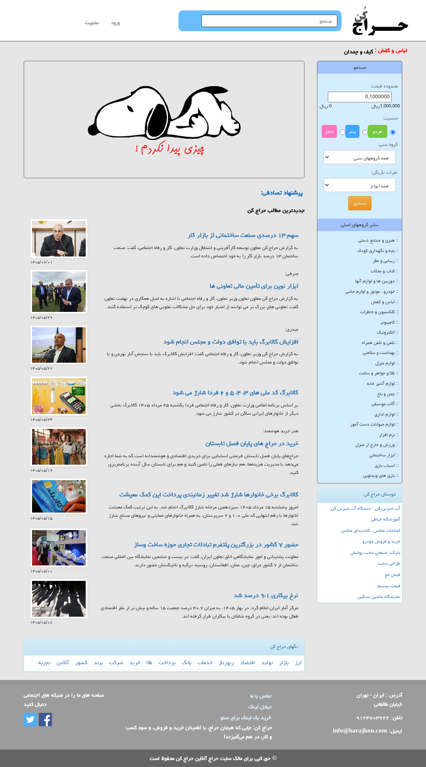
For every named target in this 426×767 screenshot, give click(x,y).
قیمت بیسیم (389, 585)
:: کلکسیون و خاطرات (379, 311)
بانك (186, 662)
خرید (134, 662)
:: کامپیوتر (389, 322)
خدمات (205, 662)
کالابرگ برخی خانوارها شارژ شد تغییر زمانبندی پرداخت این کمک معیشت (208, 494)
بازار (284, 662)
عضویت (92, 22)
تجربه (44, 662)
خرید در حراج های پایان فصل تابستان (252, 443)
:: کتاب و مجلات (385, 270)
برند (98, 662)
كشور (81, 662)
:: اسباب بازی (387, 465)
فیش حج (392, 574)
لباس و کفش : (391, 51)
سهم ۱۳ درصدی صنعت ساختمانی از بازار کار (243, 235)
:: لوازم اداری (386, 414)
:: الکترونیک (388, 332)
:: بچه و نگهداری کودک (378, 250)
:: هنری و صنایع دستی (378, 240)
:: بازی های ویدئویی (381, 475)
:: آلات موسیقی (385, 403)
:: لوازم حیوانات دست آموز (374, 424)
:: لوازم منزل (387, 363)
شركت (116, 662)
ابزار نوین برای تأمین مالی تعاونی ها (254, 286)
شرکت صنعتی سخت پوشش (375, 552)
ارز (298, 662)
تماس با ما (260, 696)
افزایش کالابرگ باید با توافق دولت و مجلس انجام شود (230, 342)
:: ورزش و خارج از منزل (377, 444)
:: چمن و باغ (388, 393)
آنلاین (63, 662)
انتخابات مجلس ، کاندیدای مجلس (370, 530)
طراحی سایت (388, 563)
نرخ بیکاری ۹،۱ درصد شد (266, 595)
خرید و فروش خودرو (381, 541)
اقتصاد (247, 662)
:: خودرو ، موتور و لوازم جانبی (372, 291)
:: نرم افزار (389, 434)
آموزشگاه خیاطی (385, 519)
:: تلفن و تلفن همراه (380, 342)
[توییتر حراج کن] (30, 720)
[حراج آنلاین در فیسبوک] (44, 720)
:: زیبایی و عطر (386, 260)
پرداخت (167, 662)
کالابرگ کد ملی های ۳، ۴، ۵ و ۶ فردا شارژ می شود (235, 392)
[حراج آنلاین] (380, 10)
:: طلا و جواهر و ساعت (379, 373)
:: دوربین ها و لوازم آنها (377, 280)
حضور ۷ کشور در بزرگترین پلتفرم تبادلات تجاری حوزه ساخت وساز (216, 544)
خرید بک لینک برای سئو (245, 717)
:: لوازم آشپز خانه (383, 383)
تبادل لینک (259, 707)
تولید (267, 662)
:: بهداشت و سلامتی (381, 352)
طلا (149, 662)
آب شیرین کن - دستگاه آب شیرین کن (365, 508)
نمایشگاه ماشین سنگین (379, 596)
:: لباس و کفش (385, 301)
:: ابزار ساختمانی (384, 455)
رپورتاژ (226, 662)
